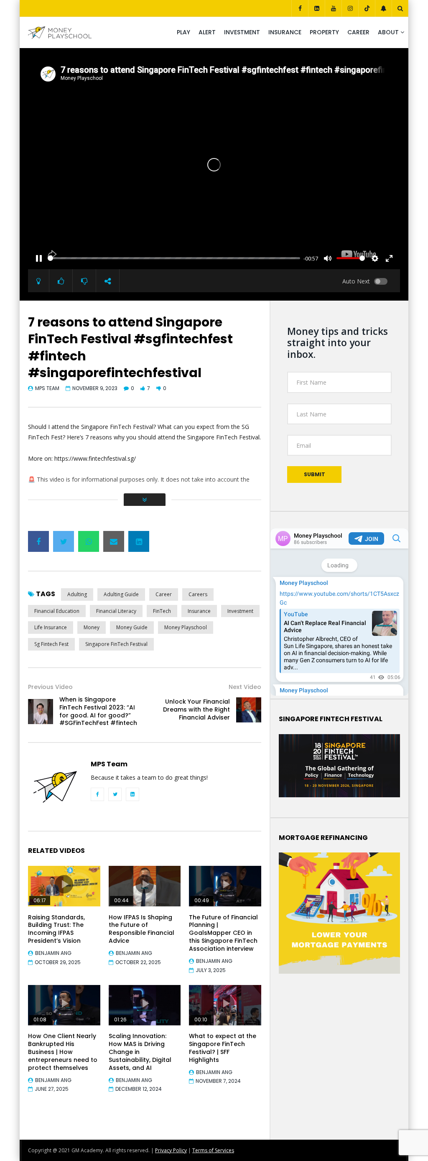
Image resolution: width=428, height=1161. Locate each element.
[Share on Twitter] (63, 541)
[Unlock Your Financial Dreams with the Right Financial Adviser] (248, 709)
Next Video (245, 687)
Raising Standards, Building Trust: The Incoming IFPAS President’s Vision (56, 929)
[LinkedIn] (316, 8)
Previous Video (50, 687)
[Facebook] (299, 8)
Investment (242, 32)
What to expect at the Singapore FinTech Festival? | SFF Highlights (222, 1048)
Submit (314, 474)
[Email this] (113, 541)
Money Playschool (185, 627)
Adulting (77, 594)
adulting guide (121, 594)
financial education (56, 611)
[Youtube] (333, 8)
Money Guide (132, 627)
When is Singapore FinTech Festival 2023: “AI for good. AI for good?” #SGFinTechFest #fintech (98, 711)
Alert (207, 32)
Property (324, 32)
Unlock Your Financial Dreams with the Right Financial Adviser (196, 709)
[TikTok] (366, 8)
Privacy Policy (171, 1150)
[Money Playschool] (60, 32)
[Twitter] (115, 794)
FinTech (162, 611)
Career (358, 32)
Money (91, 627)
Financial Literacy (116, 611)
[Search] (400, 8)
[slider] (174, 258)
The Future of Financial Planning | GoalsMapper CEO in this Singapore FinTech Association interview (223, 933)
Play (183, 32)
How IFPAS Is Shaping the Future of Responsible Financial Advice (141, 929)
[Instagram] (349, 8)
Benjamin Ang (53, 953)
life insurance (50, 627)
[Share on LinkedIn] (138, 541)
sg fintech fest (51, 644)
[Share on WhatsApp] (88, 541)
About (388, 32)
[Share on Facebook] (38, 541)
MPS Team (47, 388)
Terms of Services (213, 1150)
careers (198, 594)
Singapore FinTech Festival (116, 644)
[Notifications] (383, 8)
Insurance (284, 32)
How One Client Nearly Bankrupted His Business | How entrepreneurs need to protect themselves (62, 1052)
